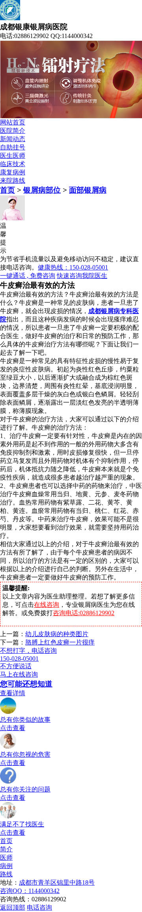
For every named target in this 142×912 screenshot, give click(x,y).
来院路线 (12, 180)
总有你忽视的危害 (25, 754)
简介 (6, 849)
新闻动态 (12, 139)
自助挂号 (12, 147)
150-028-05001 (19, 658)
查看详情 (12, 693)
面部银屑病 (87, 190)
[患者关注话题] (8, 781)
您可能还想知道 (26, 684)
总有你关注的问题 (25, 789)
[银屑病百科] (8, 747)
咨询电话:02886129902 (83, 613)
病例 (6, 865)
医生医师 (12, 155)
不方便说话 (16, 666)
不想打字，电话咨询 (28, 650)
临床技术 (12, 164)
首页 (7, 190)
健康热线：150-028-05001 (73, 267)
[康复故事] (8, 712)
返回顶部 (12, 907)
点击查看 (12, 728)
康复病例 (12, 172)
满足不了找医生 (22, 824)
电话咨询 (39, 907)
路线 (6, 874)
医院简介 (12, 130)
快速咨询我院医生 (82, 275)
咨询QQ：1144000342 (30, 890)
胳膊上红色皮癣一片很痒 (60, 642)
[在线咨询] (8, 816)
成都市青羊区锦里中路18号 (57, 882)
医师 (6, 857)
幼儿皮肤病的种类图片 (56, 634)
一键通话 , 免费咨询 (27, 275)
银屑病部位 (42, 190)
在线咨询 (46, 604)
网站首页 (12, 122)
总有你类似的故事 (25, 719)
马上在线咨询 (19, 674)
